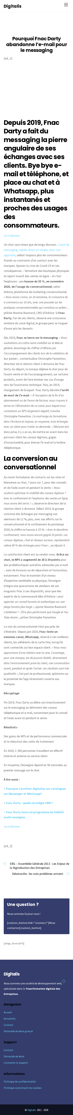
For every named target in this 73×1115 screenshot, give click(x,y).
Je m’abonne (12, 235)
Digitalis (31, 1110)
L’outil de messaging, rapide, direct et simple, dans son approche (36, 250)
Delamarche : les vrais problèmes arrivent (37, 874)
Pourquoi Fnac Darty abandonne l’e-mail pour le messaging (36, 44)
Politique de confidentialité (20, 1081)
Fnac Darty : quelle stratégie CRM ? (29, 803)
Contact (8, 1025)
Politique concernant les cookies (23, 1087)
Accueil (8, 1012)
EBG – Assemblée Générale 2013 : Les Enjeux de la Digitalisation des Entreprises (39, 866)
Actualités (10, 1018)
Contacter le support (16, 1062)
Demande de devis (14, 1056)
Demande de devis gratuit (18, 1031)
